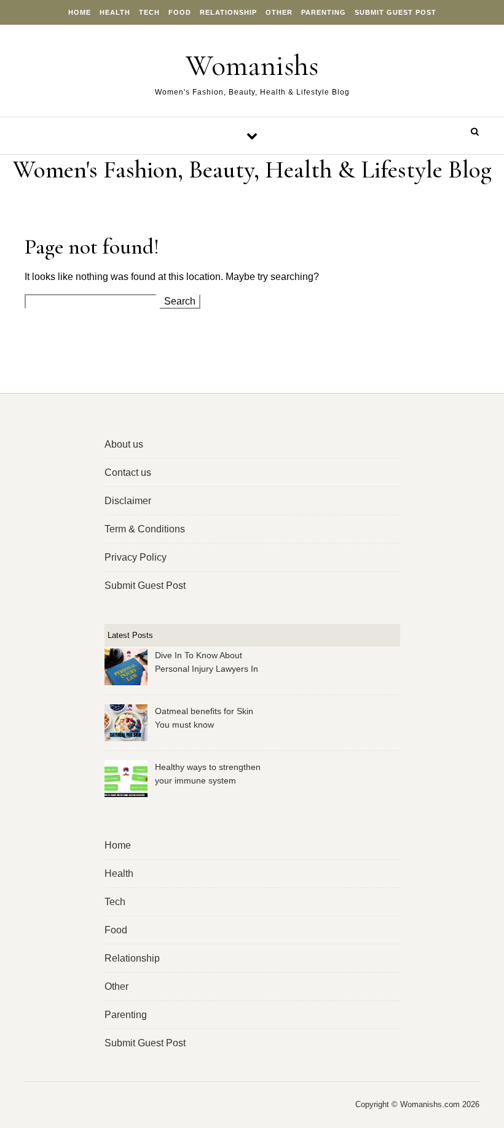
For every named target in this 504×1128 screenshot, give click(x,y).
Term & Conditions (144, 529)
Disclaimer (127, 501)
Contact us (127, 472)
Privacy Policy (135, 557)
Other (279, 12)
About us (123, 444)
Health (115, 12)
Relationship (228, 12)
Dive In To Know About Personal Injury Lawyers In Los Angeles (206, 663)
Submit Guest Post (395, 12)
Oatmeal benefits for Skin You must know (204, 717)
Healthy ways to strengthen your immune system (208, 773)
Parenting (323, 12)
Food (179, 12)
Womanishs (252, 66)
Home (79, 12)
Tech (149, 12)
